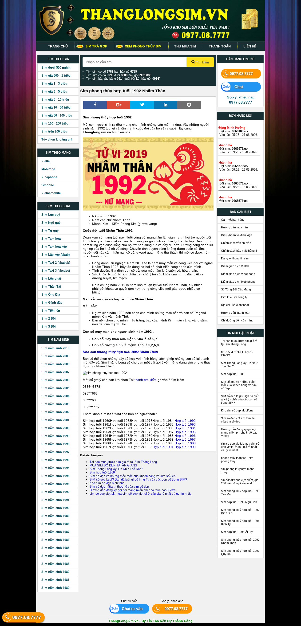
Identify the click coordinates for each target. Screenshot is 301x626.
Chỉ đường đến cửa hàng (237, 320)
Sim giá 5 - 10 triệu (55, 99)
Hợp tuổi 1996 (185, 436)
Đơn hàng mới (240, 115)
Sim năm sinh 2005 (55, 388)
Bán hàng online (240, 59)
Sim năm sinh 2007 (55, 372)
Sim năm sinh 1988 (55, 524)
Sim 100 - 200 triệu (54, 123)
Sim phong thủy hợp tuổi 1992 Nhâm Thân (240, 541)
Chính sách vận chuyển (236, 243)
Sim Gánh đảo (51, 302)
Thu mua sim (185, 46)
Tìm (202, 62)
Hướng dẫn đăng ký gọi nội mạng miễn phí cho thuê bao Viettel (133, 490)
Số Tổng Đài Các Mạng (236, 289)
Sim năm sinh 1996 (55, 460)
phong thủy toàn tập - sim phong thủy (237, 459)
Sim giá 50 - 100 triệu (56, 115)
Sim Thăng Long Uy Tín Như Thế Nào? (116, 469)
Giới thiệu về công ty (234, 297)
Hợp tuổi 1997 (185, 439)
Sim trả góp (96, 46)
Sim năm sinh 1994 (55, 476)
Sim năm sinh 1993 (55, 484)
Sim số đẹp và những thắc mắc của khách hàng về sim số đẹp (132, 476)
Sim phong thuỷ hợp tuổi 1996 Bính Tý (240, 522)
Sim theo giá (58, 59)
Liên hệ (249, 46)
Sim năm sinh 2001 (55, 420)
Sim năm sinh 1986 (55, 540)
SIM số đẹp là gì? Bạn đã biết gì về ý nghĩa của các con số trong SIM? (138, 479)
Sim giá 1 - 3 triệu (54, 83)
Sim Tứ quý (50, 230)
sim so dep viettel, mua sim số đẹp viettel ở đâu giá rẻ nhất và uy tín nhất (140, 493)
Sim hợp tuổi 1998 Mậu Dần (239, 502)
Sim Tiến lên (50, 310)
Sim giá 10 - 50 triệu (56, 107)
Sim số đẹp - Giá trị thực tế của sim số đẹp (119, 486)
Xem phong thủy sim (143, 46)
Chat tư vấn (130, 609)
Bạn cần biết (240, 212)
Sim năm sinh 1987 (55, 532)
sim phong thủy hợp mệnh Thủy (237, 470)
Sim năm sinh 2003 (55, 404)
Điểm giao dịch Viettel (235, 266)
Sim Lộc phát (51, 278)
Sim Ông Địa (50, 294)
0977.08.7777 (241, 74)
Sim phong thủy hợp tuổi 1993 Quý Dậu (240, 552)
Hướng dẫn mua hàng (235, 227)
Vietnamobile (51, 193)
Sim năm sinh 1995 (55, 468)
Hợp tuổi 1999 (185, 447)
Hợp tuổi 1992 (185, 421)
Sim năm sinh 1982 (55, 572)
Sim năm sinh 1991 (55, 500)
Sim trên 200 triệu (54, 131)
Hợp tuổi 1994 (185, 428)
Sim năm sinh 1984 (55, 556)
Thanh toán (220, 46)
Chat (236, 87)
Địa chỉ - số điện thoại (235, 305)
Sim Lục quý (50, 214)
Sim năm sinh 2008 (55, 364)
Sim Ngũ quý (50, 222)
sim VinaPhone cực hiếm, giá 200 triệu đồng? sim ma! (239, 481)
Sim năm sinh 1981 (55, 580)
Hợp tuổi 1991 (163, 447)
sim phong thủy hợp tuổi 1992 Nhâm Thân (124, 352)
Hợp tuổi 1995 (185, 432)
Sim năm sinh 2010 (55, 348)
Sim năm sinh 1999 (55, 436)
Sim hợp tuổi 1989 (102, 472)
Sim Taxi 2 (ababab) (55, 262)
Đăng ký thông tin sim (235, 258)
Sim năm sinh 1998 (55, 444)
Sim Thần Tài (51, 286)
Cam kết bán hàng (233, 219)
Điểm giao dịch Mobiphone (238, 281)
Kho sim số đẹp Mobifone (107, 483)
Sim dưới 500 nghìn (56, 67)
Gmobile (47, 185)
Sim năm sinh (58, 339)
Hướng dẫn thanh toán (235, 312)
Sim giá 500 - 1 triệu (56, 75)
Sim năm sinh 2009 (55, 356)
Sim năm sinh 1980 (55, 588)
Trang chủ (58, 46)
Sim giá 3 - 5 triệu (54, 91)
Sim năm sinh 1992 (55, 492)
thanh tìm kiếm (146, 380)
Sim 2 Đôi (48, 318)
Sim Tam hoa (51, 238)
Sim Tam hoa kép (54, 246)
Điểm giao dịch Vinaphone (238, 274)
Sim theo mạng (58, 152)
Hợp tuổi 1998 (185, 443)
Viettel (46, 161)
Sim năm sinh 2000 (55, 428)
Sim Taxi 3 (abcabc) (55, 270)
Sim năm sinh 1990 (55, 508)
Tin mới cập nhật (240, 333)
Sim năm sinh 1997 (55, 452)
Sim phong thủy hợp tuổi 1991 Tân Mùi (240, 492)
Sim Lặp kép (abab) (55, 254)
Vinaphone (49, 177)
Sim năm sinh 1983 (55, 564)
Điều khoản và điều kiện (236, 235)
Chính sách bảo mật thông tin (239, 250)
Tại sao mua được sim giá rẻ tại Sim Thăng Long (123, 462)
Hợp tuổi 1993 (185, 424)
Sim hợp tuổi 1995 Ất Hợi (237, 532)
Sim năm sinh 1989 (55, 516)
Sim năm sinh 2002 (55, 412)
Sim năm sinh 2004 (55, 396)
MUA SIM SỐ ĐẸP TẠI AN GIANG (113, 465)
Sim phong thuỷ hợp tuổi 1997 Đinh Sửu (240, 511)
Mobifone (48, 169)
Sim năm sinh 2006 (55, 380)
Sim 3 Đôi (48, 326)
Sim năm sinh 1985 (55, 548)
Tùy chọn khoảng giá (56, 139)
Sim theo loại (58, 206)
